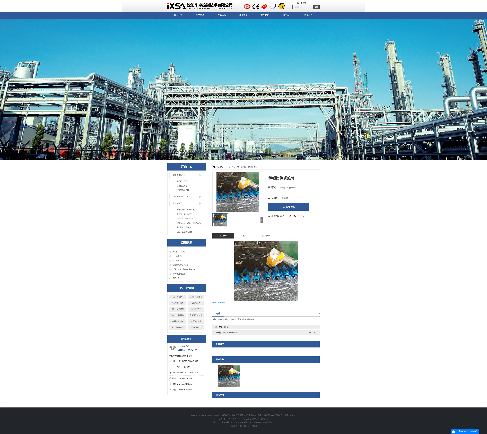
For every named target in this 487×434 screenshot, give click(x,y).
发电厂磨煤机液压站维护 (186, 210)
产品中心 (222, 15)
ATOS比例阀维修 (177, 327)
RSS (249, 426)
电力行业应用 (177, 260)
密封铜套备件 (177, 321)
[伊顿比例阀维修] (229, 376)
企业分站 (234, 426)
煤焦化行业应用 (178, 252)
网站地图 (243, 426)
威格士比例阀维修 (177, 315)
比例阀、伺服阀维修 (185, 214)
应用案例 (243, 15)
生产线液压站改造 (184, 227)
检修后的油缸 (196, 327)
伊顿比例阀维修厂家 (231, 319)
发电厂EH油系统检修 (185, 218)
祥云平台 (247, 419)
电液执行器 (256, 415)
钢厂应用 (176, 278)
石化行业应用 (177, 256)
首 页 (228, 167)
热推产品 (215, 422)
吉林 (245, 422)
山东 (273, 422)
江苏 (269, 422)
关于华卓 (200, 15)
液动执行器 (266, 415)
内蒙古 (260, 422)
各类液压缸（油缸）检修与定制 (189, 223)
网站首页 (178, 15)
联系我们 (308, 15)
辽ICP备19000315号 (226, 419)
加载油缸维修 (196, 321)
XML (254, 426)
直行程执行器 (182, 186)
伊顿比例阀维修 (196, 297)
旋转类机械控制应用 (180, 265)
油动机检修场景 (177, 309)
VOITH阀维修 (177, 303)
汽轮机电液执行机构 (181, 197)
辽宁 (233, 422)
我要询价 (290, 207)
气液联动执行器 (183, 190)
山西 (265, 422)
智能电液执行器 (179, 175)
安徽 (255, 422)
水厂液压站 (177, 297)
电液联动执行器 (277, 415)
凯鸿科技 (264, 419)
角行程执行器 (182, 181)
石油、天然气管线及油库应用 (184, 269)
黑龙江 (250, 422)
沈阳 (237, 422)
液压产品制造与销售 (185, 232)
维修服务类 (177, 203)
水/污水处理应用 (178, 274)
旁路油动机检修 (196, 315)
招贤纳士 (287, 15)
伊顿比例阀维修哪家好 (248, 319)
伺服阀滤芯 (196, 303)
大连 (241, 422)
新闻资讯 (265, 15)
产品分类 (235, 167)
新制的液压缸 (196, 309)
